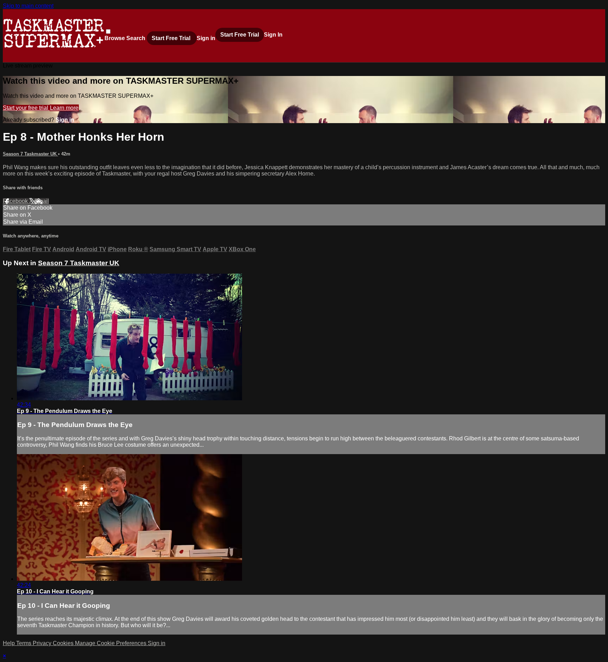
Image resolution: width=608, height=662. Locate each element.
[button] (108, 31)
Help (9, 643)
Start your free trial (26, 108)
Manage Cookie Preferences (111, 643)
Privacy (43, 643)
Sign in (206, 38)
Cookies (64, 643)
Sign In (273, 35)
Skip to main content (28, 6)
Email (41, 201)
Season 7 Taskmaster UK (30, 154)
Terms (24, 643)
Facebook (16, 201)
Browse (115, 38)
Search (136, 38)
